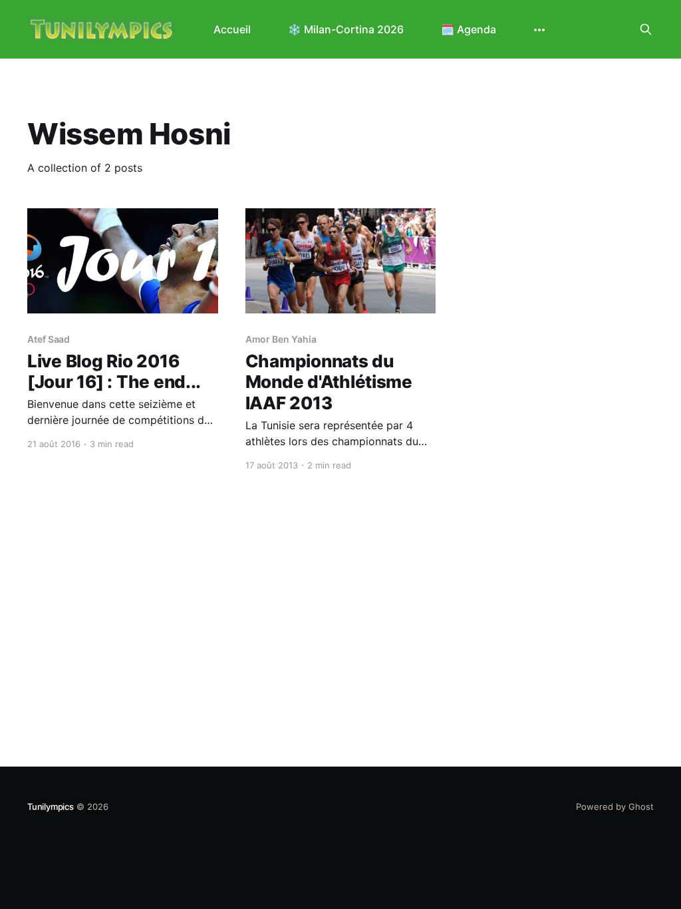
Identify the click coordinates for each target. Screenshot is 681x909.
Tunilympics (50, 806)
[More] (539, 30)
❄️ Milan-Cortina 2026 (346, 29)
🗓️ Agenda (468, 29)
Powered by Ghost (615, 806)
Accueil (232, 29)
